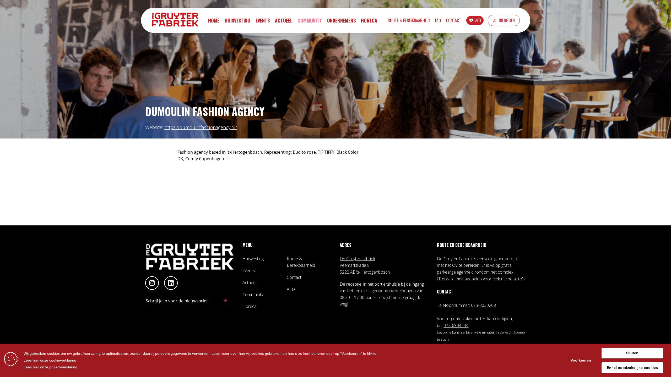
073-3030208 (483, 305)
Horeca (369, 20)
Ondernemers (341, 20)
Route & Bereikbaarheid (409, 20)
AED (478, 20)
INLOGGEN (507, 20)
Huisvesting (237, 20)
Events (263, 20)
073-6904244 (455, 325)
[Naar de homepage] (177, 20)
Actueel (283, 20)
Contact (453, 20)
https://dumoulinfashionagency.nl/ (200, 127)
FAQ (438, 20)
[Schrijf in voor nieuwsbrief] (225, 301)
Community (309, 20)
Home (213, 20)
